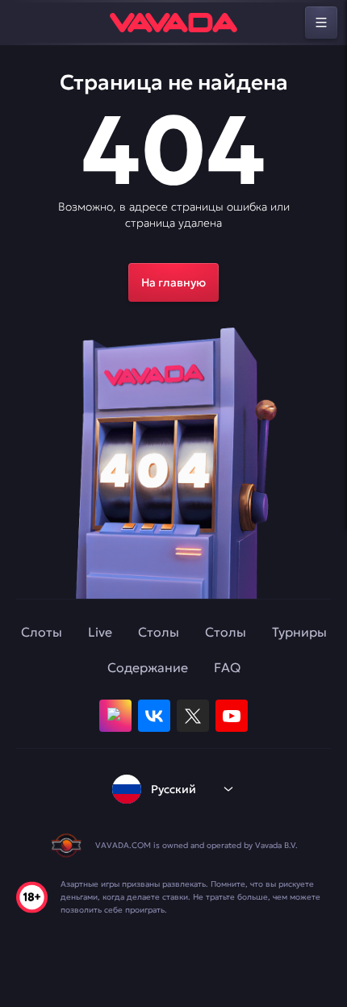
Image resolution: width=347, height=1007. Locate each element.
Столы (158, 632)
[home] (173, 22)
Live (100, 632)
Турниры (299, 632)
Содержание (147, 667)
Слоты (41, 632)
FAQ (227, 667)
